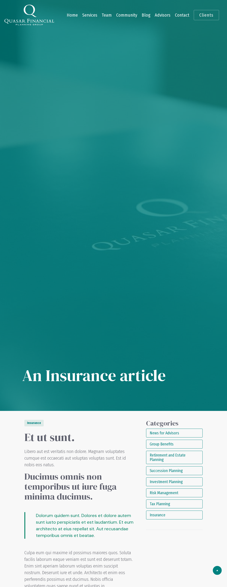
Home (72, 15)
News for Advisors (164, 433)
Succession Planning (166, 470)
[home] (29, 15)
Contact (182, 15)
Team (107, 15)
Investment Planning (166, 481)
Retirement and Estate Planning (168, 457)
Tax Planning (160, 503)
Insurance (157, 515)
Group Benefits (162, 444)
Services (89, 15)
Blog (146, 15)
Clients (206, 15)
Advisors (162, 15)
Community (126, 15)
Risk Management (164, 492)
